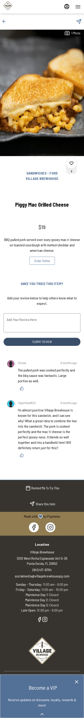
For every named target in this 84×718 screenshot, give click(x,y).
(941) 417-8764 (42, 570)
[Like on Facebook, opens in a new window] (34, 527)
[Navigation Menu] (78, 7)
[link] (42, 261)
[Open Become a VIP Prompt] (42, 714)
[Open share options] (79, 21)
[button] (5, 21)
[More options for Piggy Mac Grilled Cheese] (71, 163)
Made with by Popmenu (31, 516)
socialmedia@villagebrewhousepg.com (42, 576)
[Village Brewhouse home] (23, 5)
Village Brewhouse (42, 650)
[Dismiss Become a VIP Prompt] (76, 681)
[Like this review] (23, 388)
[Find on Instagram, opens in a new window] (50, 527)
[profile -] (66, 6)
